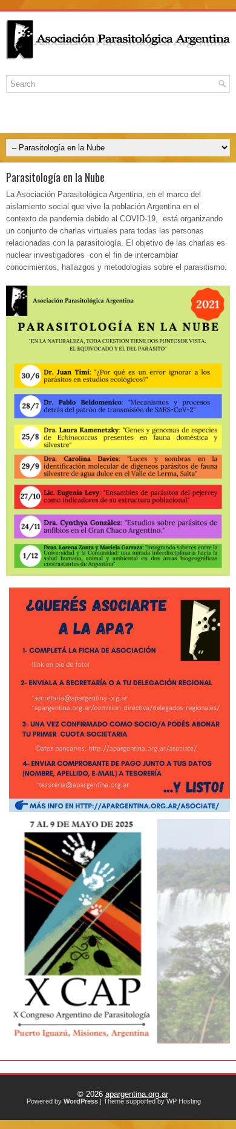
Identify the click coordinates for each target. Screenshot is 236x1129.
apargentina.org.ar (136, 1094)
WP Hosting (183, 1101)
